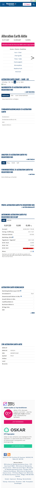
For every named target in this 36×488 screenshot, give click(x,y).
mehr (33, 313)
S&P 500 (21, 459)
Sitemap (5, 481)
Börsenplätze (18, 65)
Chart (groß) (18, 55)
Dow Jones (22, 457)
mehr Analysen (31, 159)
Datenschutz (11, 481)
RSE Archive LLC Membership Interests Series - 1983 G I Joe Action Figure (17, 467)
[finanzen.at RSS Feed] (8, 454)
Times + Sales (18, 59)
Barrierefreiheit (27, 479)
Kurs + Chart (18, 52)
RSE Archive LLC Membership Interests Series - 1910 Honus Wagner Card (18, 472)
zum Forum (32, 174)
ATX (28, 1)
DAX (10, 457)
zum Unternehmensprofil (29, 207)
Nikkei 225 (15, 459)
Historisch (18, 72)
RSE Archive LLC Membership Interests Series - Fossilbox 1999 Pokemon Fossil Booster (18, 469)
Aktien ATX (6, 457)
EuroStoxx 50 (15, 457)
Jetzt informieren (18, 422)
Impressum (13, 479)
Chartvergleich (18, 62)
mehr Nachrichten (30, 92)
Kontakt (7, 479)
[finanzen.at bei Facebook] (5, 454)
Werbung (19, 479)
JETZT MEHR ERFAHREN (18, 446)
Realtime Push (18, 68)
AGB (24, 481)
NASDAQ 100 (29, 457)
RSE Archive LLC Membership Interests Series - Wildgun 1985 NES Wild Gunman (18, 474)
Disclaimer (19, 481)
